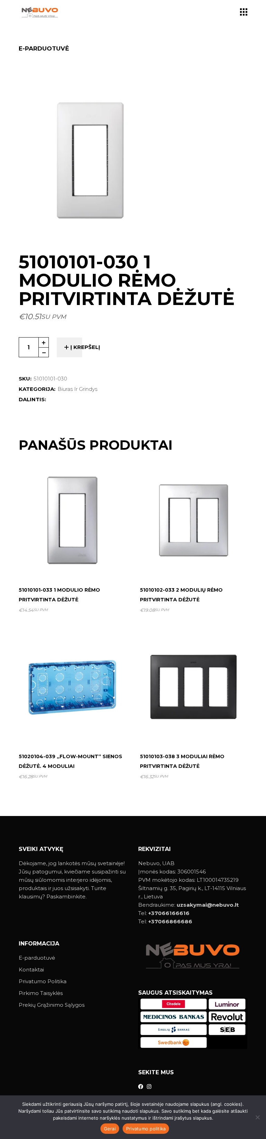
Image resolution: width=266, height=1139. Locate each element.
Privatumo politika (146, 1128)
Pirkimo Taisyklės (41, 993)
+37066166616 (168, 913)
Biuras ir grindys (77, 389)
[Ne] (257, 1117)
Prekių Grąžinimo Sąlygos (52, 1005)
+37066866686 (170, 921)
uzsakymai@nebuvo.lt (208, 905)
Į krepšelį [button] (75, 563)
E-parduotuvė (37, 957)
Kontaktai (31, 969)
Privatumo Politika (42, 981)
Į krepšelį (85, 347)
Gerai (110, 1128)
